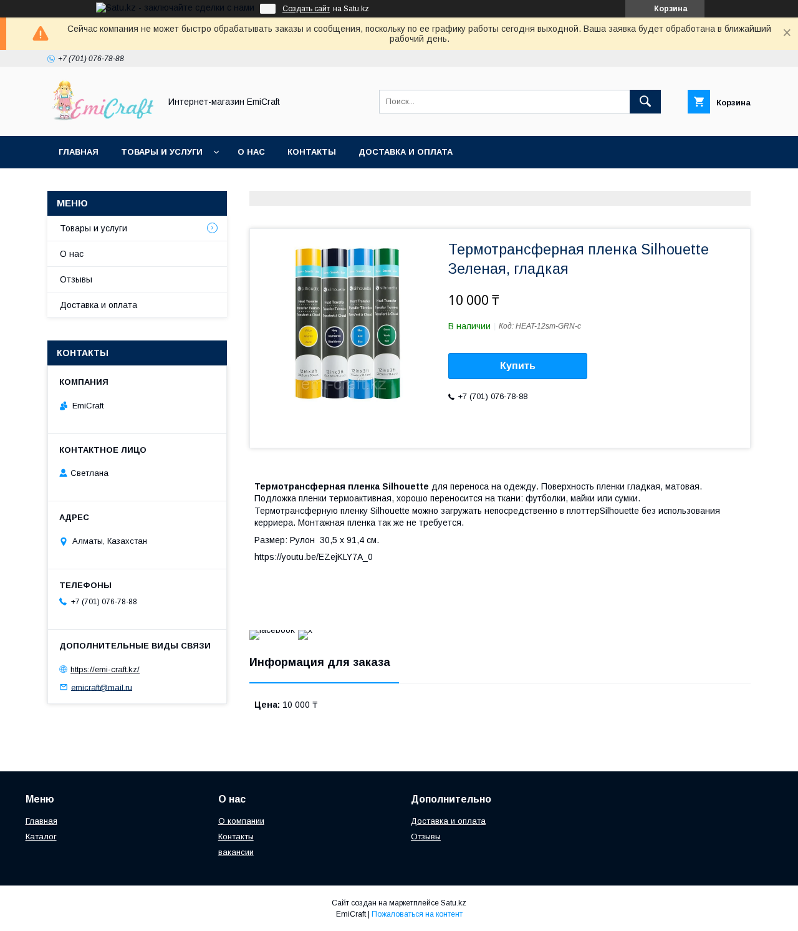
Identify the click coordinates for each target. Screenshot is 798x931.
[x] (305, 630)
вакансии (236, 852)
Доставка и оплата (405, 152)
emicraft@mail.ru (101, 687)
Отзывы (76, 279)
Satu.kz (453, 903)
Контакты (311, 152)
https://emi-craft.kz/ (105, 669)
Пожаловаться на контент (417, 914)
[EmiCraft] (100, 120)
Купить (518, 365)
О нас (251, 152)
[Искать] (645, 101)
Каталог (41, 836)
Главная (79, 152)
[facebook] (272, 630)
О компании (241, 821)
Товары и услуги (162, 152)
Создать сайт (306, 8)
